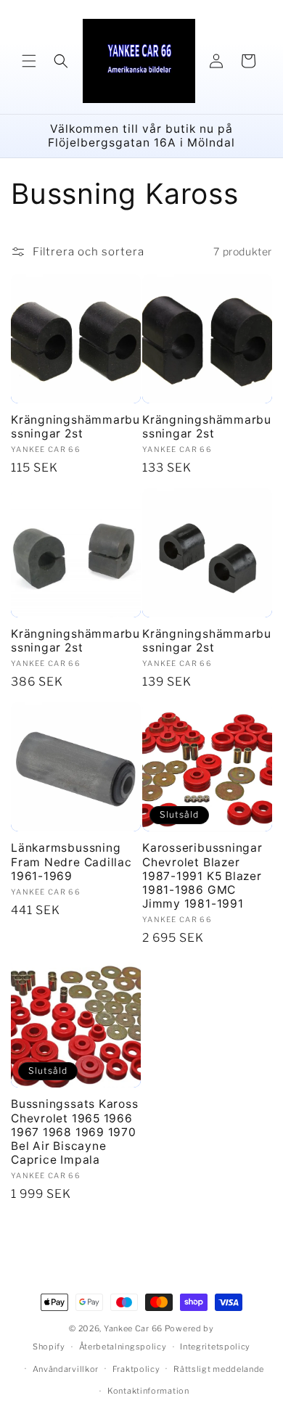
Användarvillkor (66, 1369)
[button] (29, 61)
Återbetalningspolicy (123, 1346)
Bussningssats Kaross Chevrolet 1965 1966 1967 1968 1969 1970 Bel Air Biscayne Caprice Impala (75, 1132)
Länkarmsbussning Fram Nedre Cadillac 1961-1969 (71, 861)
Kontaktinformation (148, 1391)
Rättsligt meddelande (218, 1369)
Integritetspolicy (215, 1346)
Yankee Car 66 (133, 1328)
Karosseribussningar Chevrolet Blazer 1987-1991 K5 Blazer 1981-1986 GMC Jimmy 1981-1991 (202, 876)
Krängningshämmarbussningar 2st (75, 426)
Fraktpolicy (136, 1369)
